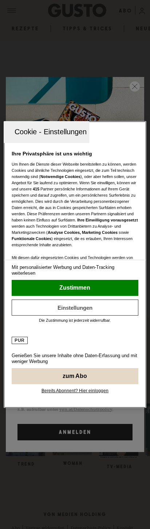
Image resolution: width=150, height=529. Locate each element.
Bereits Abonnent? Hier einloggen (75, 390)
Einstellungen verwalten (75, 308)
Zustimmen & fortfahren (75, 288)
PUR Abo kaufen (75, 376)
